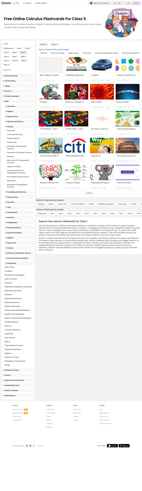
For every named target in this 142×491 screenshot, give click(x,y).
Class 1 (19, 48)
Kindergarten (9, 48)
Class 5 (23, 52)
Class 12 (6, 65)
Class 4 (14, 52)
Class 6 (6, 56)
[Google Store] (124, 445)
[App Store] (112, 445)
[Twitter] (27, 445)
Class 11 (24, 61)
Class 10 (15, 61)
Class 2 (27, 48)
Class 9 (6, 61)
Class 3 (6, 52)
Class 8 (23, 56)
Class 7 (14, 56)
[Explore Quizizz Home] (6, 3)
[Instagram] (34, 445)
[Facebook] (30, 445)
